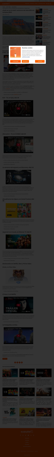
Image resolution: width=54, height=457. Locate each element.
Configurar (15, 61)
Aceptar (40, 61)
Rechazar (25, 61)
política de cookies (26, 57)
